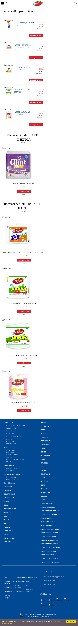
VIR (5, 523)
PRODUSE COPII (11, 428)
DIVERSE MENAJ (11, 450)
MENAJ (6, 447)
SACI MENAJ (10, 461)
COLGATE (7, 531)
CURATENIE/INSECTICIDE (50, 540)
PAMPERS (44, 463)
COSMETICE (8, 422)
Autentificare (8, 591)
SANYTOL (7, 490)
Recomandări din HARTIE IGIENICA (24, 137)
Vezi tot (23, 143)
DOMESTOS (45, 437)
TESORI (44, 489)
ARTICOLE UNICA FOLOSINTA (15, 459)
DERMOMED (45, 444)
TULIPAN (7, 512)
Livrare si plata (19, 581)
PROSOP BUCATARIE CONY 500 (23, 304)
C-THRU (44, 470)
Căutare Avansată (20, 577)
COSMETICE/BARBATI (49, 551)
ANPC (28, 581)
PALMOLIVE (45, 426)
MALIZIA (7, 520)
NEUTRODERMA (10, 509)
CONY (6, 516)
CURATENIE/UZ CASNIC (49, 544)
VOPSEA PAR (10, 441)
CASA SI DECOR (47, 503)
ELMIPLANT (45, 474)
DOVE (6, 534)
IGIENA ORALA (11, 434)
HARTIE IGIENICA (11, 477)
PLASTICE (9, 457)
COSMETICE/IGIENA (48, 536)
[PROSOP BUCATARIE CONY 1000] (9, 96)
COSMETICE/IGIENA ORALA (51, 514)
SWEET (43, 500)
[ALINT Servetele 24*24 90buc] (18, 164)
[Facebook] (42, 588)
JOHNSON (44, 481)
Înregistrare (7, 587)
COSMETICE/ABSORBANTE (51, 529)
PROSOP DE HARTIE (12, 479)
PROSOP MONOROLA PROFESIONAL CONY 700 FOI (24, 47)
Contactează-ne (19, 591)
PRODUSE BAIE (11, 444)
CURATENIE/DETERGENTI (50, 511)
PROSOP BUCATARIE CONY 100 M (23, 403)
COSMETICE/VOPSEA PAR (50, 562)
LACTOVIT (8, 486)
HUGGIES (7, 542)
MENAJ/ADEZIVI (47, 518)
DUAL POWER (9, 538)
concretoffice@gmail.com (55, 577)
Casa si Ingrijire (9, 483)
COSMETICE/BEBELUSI (49, 558)
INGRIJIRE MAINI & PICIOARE (15, 425)
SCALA (6, 501)
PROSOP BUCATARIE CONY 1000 (24, 355)
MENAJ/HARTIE (47, 525)
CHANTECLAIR (9, 494)
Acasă (5, 577)
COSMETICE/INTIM (48, 555)
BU (42, 466)
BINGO (43, 433)
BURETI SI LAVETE (12, 455)
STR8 (43, 485)
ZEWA (6, 505)
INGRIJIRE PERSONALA (13, 436)
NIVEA (43, 422)
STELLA (44, 496)
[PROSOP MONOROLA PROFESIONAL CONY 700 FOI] (9, 50)
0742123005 (52, 584)
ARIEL (43, 430)
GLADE (43, 452)
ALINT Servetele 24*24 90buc (23, 184)
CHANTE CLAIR (10, 498)
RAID (43, 459)
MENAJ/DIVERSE (47, 522)
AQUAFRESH (45, 441)
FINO (43, 478)
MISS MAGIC (45, 492)
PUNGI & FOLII (10, 452)
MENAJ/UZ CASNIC (48, 507)
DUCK (43, 448)
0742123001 (52, 580)
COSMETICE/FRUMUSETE (50, 547)
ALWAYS (7, 527)
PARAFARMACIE (11, 431)
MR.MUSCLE (45, 455)
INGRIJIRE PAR (10, 439)
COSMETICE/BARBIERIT (50, 533)
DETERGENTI (9, 465)
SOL (27, 585)
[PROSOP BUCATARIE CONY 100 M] (9, 120)
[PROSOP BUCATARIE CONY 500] (9, 75)
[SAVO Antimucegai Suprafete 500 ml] (9, 29)
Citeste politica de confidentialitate (39, 616)
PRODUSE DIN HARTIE (12, 474)
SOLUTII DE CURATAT (13, 468)
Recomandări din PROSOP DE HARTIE (23, 206)
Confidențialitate (31, 577)
